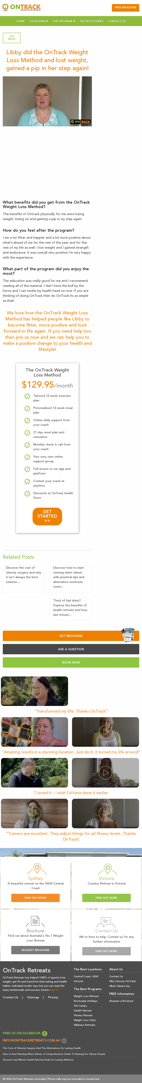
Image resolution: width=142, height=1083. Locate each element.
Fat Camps (80, 1006)
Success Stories (91, 21)
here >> (54, 990)
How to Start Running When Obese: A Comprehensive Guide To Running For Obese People (54, 1054)
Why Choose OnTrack (122, 981)
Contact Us (117, 21)
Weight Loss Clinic (85, 1020)
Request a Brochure (121, 1001)
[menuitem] (21, 21)
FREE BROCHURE (125, 7)
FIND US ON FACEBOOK (22, 1033)
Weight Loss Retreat (86, 996)
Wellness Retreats (84, 1025)
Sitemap (33, 997)
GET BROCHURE (71, 636)
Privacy (53, 997)
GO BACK (11, 37)
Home (21, 21)
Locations (37, 21)
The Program (62, 21)
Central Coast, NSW (86, 976)
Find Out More (35, 898)
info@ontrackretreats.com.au (32, 1040)
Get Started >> (47, 516)
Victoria (78, 981)
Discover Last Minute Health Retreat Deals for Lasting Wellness (38, 1060)
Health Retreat (83, 1010)
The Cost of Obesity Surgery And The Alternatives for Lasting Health (42, 1048)
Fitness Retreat (83, 1015)
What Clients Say (119, 986)
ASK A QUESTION (71, 649)
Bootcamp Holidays (85, 1001)
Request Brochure (35, 950)
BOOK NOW (71, 662)
